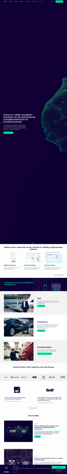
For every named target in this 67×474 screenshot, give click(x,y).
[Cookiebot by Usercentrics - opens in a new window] (6, 472)
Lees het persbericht (8, 132)
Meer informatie (41, 330)
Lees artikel (37, 436)
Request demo (59, 1)
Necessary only (58, 470)
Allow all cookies (59, 467)
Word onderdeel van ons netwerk (44, 353)
